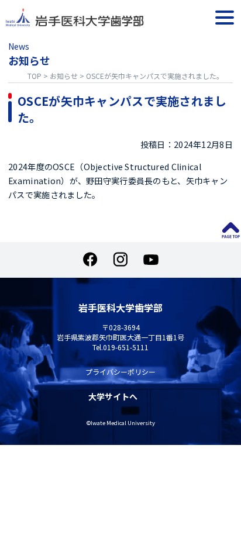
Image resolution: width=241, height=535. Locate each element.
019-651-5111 (126, 347)
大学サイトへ (112, 396)
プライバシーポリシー (120, 372)
